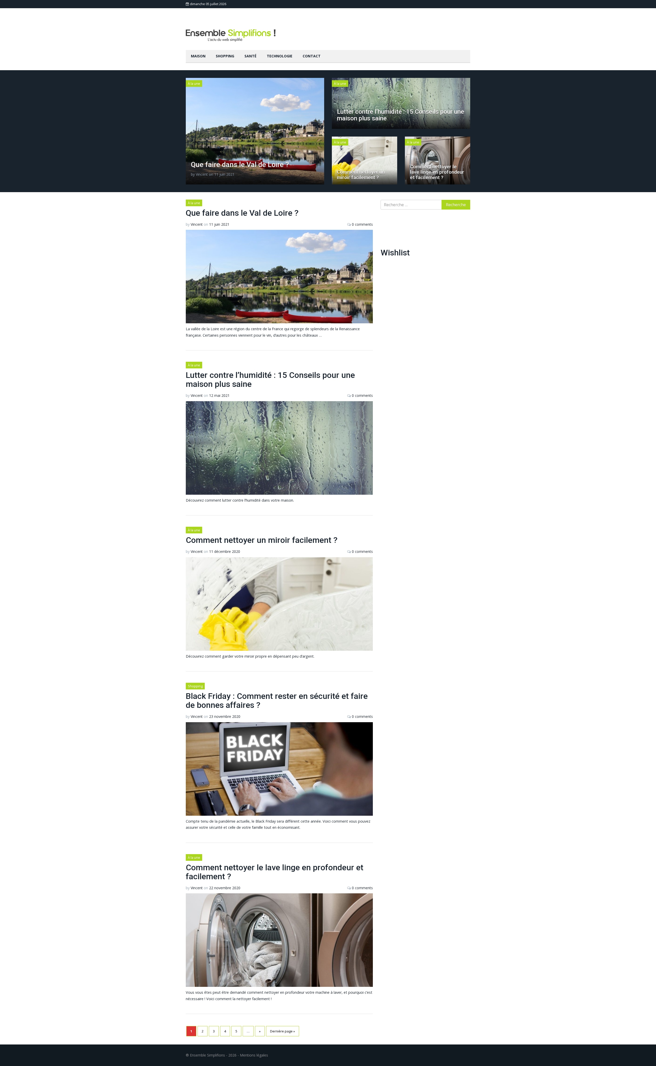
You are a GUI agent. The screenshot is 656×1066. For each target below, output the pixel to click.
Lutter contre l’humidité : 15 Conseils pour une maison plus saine (400, 115)
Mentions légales (254, 1055)
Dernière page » (282, 1031)
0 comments (362, 224)
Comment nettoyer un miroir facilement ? (361, 174)
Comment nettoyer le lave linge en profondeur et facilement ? (437, 172)
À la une (194, 83)
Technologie (279, 56)
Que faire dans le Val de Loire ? (240, 165)
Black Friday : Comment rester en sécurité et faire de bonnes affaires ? (277, 700)
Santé (250, 56)
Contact (312, 56)
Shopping (225, 56)
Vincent (202, 174)
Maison (198, 56)
